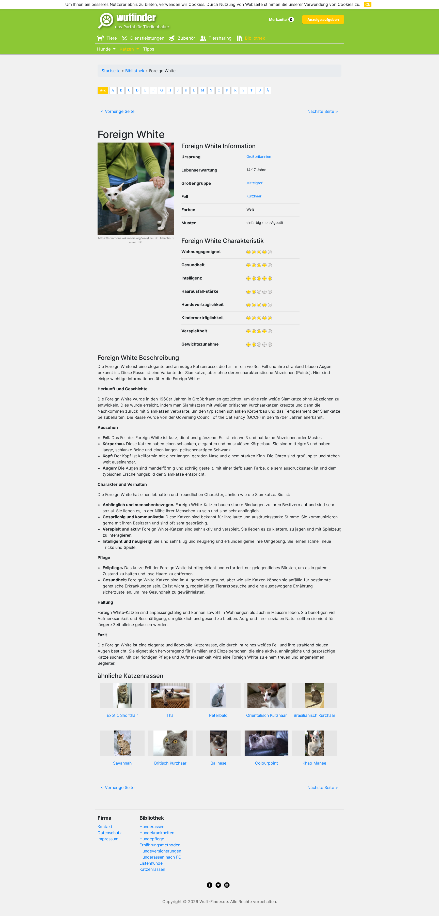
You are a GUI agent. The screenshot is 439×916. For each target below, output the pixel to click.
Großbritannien (258, 156)
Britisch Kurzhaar (170, 763)
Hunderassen (151, 826)
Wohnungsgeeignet (201, 251)
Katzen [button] (127, 49)
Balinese (218, 763)
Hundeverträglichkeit (202, 304)
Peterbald (218, 715)
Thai (170, 715)
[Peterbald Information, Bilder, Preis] (218, 695)
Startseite (111, 70)
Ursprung (190, 156)
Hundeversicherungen (160, 850)
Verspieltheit (194, 330)
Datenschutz (110, 832)
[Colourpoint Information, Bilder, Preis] (266, 743)
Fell (184, 196)
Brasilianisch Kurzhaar (314, 715)
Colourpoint (266, 763)
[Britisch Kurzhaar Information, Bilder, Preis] (170, 743)
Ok (367, 4)
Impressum (108, 838)
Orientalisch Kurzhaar (266, 715)
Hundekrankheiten (156, 832)
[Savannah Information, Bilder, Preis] (122, 743)
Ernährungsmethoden (159, 844)
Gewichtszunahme (200, 344)
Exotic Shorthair (122, 715)
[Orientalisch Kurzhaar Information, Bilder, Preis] (266, 695)
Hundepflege (151, 838)
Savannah (122, 763)
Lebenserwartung (199, 170)
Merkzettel (280, 19)
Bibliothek (255, 38)
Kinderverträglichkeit (202, 317)
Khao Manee (314, 763)
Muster (188, 222)
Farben (188, 209)
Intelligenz (191, 278)
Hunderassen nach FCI (160, 857)
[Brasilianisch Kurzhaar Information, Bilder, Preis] (314, 695)
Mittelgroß (254, 183)
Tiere (111, 38)
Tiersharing (220, 38)
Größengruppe (196, 183)
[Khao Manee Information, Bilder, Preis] (314, 743)
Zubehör (186, 38)
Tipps (148, 49)
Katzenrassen (152, 869)
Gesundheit (193, 264)
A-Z (103, 90)
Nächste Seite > (322, 111)
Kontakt (105, 826)
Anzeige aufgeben (323, 19)
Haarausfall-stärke (199, 291)
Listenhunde (151, 863)
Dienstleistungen (147, 38)
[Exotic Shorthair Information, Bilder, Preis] (122, 695)
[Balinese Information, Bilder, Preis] (218, 743)
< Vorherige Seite (117, 111)
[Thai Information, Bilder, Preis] (170, 695)
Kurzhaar (253, 196)
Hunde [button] (104, 49)
